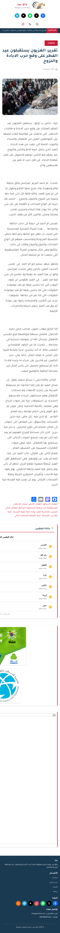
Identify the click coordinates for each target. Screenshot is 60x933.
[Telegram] (17, 15)
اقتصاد (55, 887)
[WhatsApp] (30, 15)
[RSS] (18, 903)
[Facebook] (43, 15)
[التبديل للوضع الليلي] (30, 24)
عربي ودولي (53, 882)
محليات (55, 878)
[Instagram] (36, 903)
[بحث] (37, 24)
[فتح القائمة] (23, 24)
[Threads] (23, 15)
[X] (36, 15)
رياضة (55, 892)
